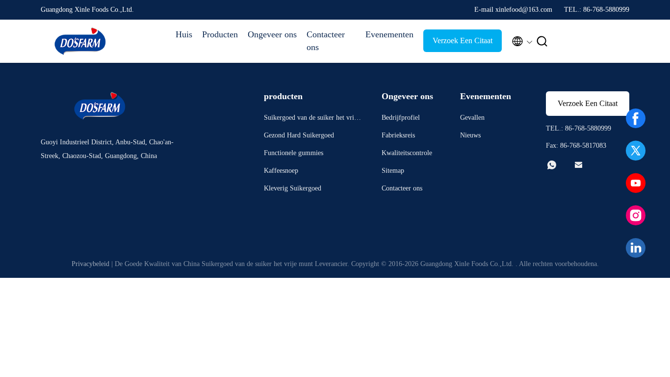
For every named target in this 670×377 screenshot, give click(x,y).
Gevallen (472, 117)
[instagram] (635, 215)
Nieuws (470, 135)
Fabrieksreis (398, 135)
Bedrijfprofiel (401, 117)
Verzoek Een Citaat (462, 40)
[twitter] (635, 150)
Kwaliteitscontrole (407, 153)
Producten (220, 34)
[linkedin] (635, 248)
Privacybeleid (90, 264)
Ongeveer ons (272, 34)
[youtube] (635, 183)
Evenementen (389, 34)
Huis (184, 34)
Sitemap (393, 170)
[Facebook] (635, 118)
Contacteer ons (326, 40)
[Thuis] (80, 41)
